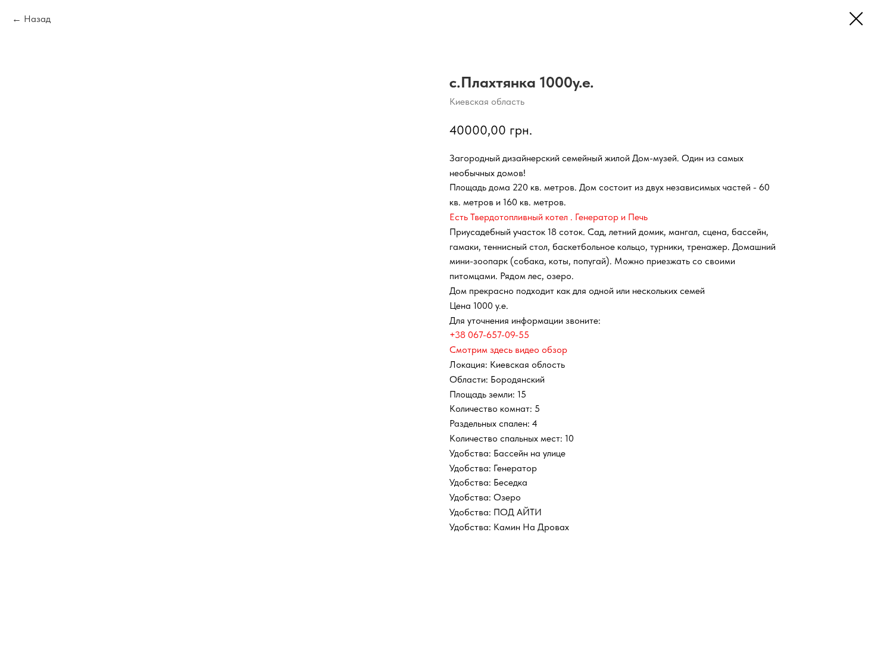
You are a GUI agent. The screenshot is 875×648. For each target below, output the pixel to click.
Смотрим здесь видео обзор (508, 349)
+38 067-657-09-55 (489, 334)
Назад (37, 18)
